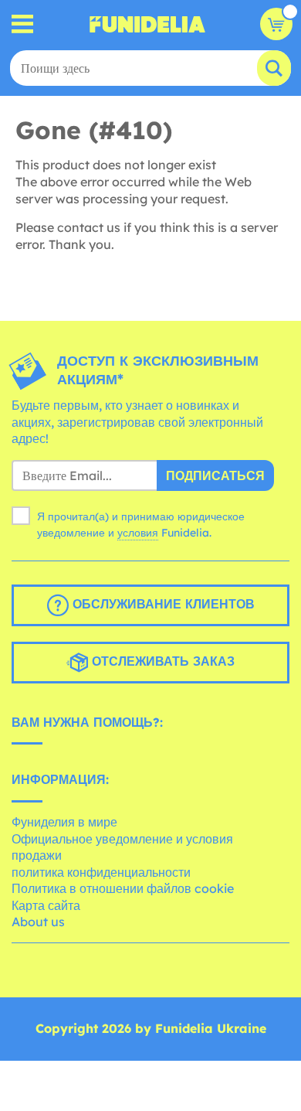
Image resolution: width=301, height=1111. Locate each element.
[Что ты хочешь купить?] (23, 24)
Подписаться (215, 475)
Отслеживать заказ (161, 661)
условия (137, 533)
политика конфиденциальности (101, 872)
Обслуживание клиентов (162, 604)
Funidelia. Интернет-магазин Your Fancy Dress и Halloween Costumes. (147, 23)
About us (38, 921)
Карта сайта (46, 905)
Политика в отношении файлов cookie (123, 888)
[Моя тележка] (276, 24)
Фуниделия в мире (64, 822)
